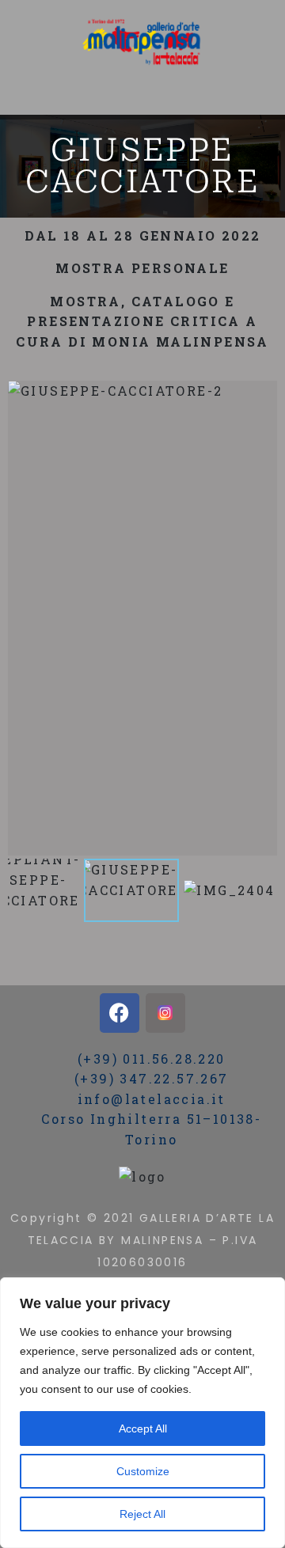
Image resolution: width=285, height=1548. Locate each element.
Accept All (143, 1428)
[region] (142, 1412)
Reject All (142, 1514)
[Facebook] (119, 1013)
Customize (142, 1471)
